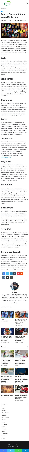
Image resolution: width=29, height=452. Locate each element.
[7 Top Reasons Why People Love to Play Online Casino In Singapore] (7, 331)
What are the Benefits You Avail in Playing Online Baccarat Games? (21, 321)
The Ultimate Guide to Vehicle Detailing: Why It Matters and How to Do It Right (21, 396)
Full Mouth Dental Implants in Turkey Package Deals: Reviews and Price (20, 361)
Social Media (5, 433)
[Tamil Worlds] (7, 3)
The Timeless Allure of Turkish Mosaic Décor (7, 394)
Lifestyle (4, 429)
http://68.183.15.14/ (6, 157)
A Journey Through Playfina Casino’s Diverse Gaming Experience (20, 338)
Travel (3, 438)
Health (3, 426)
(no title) (3, 319)
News (3, 431)
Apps (3, 408)
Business (4, 410)
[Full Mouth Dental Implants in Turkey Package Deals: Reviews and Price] (21, 353)
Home (3, 8)
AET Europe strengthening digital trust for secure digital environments (21, 379)
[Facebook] (3, 273)
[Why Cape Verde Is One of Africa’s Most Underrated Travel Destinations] (7, 353)
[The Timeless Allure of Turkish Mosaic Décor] (7, 389)
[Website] (12, 303)
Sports (3, 436)
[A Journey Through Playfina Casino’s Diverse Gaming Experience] (21, 331)
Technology (5, 424)
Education (4, 415)
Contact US (18, 446)
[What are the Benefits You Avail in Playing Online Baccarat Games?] (21, 314)
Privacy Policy (11, 446)
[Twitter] (7, 273)
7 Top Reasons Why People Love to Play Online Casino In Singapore (6, 338)
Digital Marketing (6, 412)
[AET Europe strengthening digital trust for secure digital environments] (21, 371)
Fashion (4, 419)
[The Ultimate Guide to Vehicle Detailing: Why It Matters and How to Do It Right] (21, 389)
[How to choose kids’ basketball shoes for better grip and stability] (7, 371)
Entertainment (5, 417)
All (6, 8)
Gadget (4, 422)
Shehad (4, 20)
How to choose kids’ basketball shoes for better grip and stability (6, 379)
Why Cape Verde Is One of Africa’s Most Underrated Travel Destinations (7, 361)
